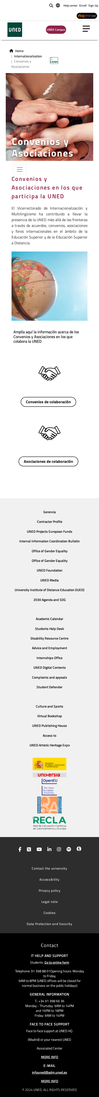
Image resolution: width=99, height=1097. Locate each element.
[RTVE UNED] (87, 15)
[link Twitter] (28, 849)
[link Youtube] (38, 849)
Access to (49, 735)
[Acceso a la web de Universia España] (49, 774)
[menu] (88, 29)
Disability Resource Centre (49, 638)
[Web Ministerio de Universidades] (49, 764)
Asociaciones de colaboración (48, 461)
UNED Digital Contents (49, 667)
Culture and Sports (49, 706)
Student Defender (49, 687)
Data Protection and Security (49, 923)
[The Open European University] (49, 786)
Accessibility (49, 879)
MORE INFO (49, 1056)
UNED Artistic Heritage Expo (50, 745)
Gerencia (49, 512)
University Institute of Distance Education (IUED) (49, 590)
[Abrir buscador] (51, 5)
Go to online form (56, 962)
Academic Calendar (49, 618)
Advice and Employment (49, 648)
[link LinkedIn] (48, 849)
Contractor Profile (49, 521)
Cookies (49, 912)
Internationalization (28, 56)
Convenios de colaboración (48, 402)
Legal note (49, 901)
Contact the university (49, 868)
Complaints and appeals (49, 677)
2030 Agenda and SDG (49, 599)
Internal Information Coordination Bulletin (49, 541)
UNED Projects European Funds (49, 531)
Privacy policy (50, 890)
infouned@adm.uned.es (49, 1072)
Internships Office (49, 658)
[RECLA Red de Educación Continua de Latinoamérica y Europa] (49, 823)
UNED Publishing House (49, 725)
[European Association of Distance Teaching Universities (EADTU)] (49, 805)
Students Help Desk (49, 628)
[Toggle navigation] (19, 169)
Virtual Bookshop (49, 716)
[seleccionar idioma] (58, 5)
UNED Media (49, 580)
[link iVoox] (78, 849)
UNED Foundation (49, 570)
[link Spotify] (68, 849)
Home (19, 51)
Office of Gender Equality (50, 551)
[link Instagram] (58, 849)
